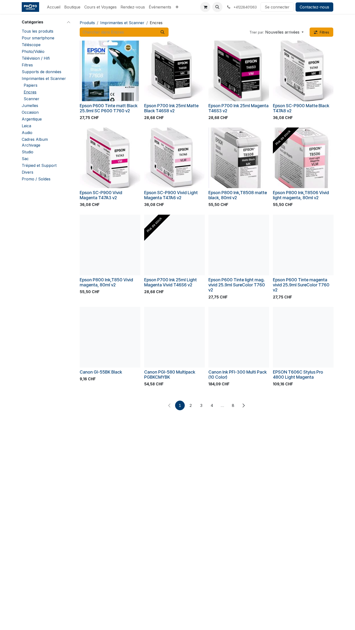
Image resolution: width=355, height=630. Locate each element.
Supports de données (41, 71)
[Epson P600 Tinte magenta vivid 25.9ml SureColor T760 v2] (303, 245)
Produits (87, 22)
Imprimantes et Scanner (44, 78)
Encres (30, 92)
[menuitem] (53, 7)
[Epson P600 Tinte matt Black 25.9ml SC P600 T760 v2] (110, 71)
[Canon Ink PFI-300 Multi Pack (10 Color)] (238, 337)
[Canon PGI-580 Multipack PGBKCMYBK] (174, 337)
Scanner (31, 98)
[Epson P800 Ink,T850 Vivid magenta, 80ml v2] (110, 245)
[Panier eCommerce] (205, 7)
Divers (27, 172)
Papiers (30, 85)
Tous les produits (37, 31)
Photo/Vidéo (33, 51)
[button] (217, 7)
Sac (25, 158)
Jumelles (30, 105)
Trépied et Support (39, 165)
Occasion (30, 112)
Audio (27, 132)
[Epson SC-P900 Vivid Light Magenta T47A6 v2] (174, 157)
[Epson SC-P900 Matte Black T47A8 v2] (303, 71)
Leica (26, 125)
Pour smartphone (38, 37)
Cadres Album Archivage (35, 142)
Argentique (32, 119)
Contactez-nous (314, 7)
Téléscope (31, 44)
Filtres (27, 65)
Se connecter (277, 7)
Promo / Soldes (36, 179)
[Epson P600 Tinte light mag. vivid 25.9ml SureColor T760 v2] (238, 245)
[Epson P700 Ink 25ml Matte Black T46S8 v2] (174, 71)
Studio (27, 151)
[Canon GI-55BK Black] (110, 337)
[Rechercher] (162, 32)
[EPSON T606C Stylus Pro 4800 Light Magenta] (303, 337)
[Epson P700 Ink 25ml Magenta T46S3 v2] (238, 71)
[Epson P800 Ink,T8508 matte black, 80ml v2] (238, 157)
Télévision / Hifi (36, 58)
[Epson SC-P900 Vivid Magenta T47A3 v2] (110, 157)
